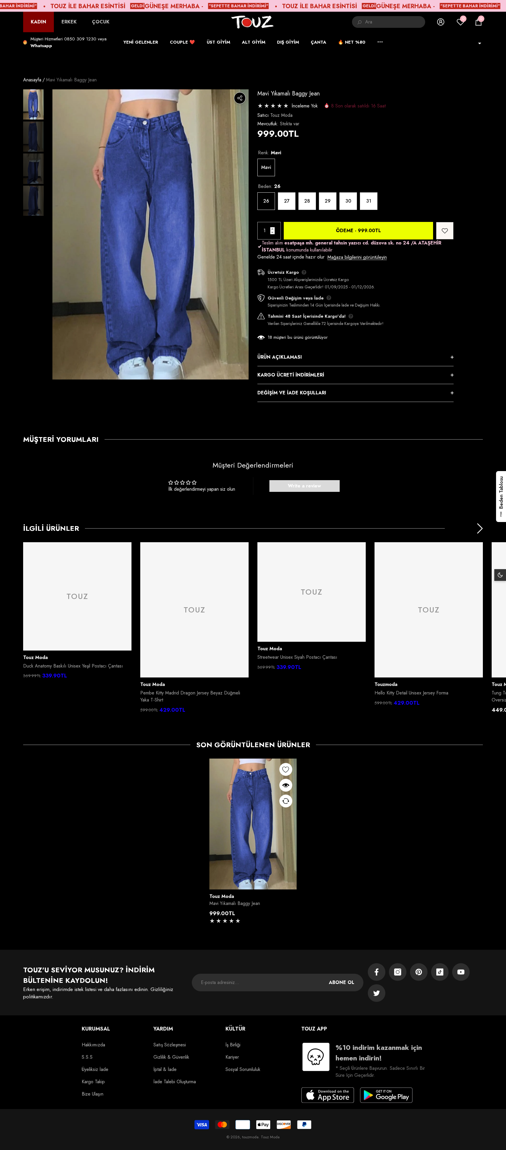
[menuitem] (38, 22)
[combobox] (395, 22)
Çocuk (101, 21)
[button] (478, 22)
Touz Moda (281, 115)
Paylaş (240, 98)
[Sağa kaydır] (480, 528)
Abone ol (341, 982)
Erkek (69, 21)
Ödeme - (358, 230)
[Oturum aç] (440, 22)
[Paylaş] (240, 98)
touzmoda (386, 684)
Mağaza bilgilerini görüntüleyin (357, 257)
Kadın (38, 21)
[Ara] (388, 22)
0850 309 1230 (80, 39)
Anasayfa (32, 79)
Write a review (304, 485)
